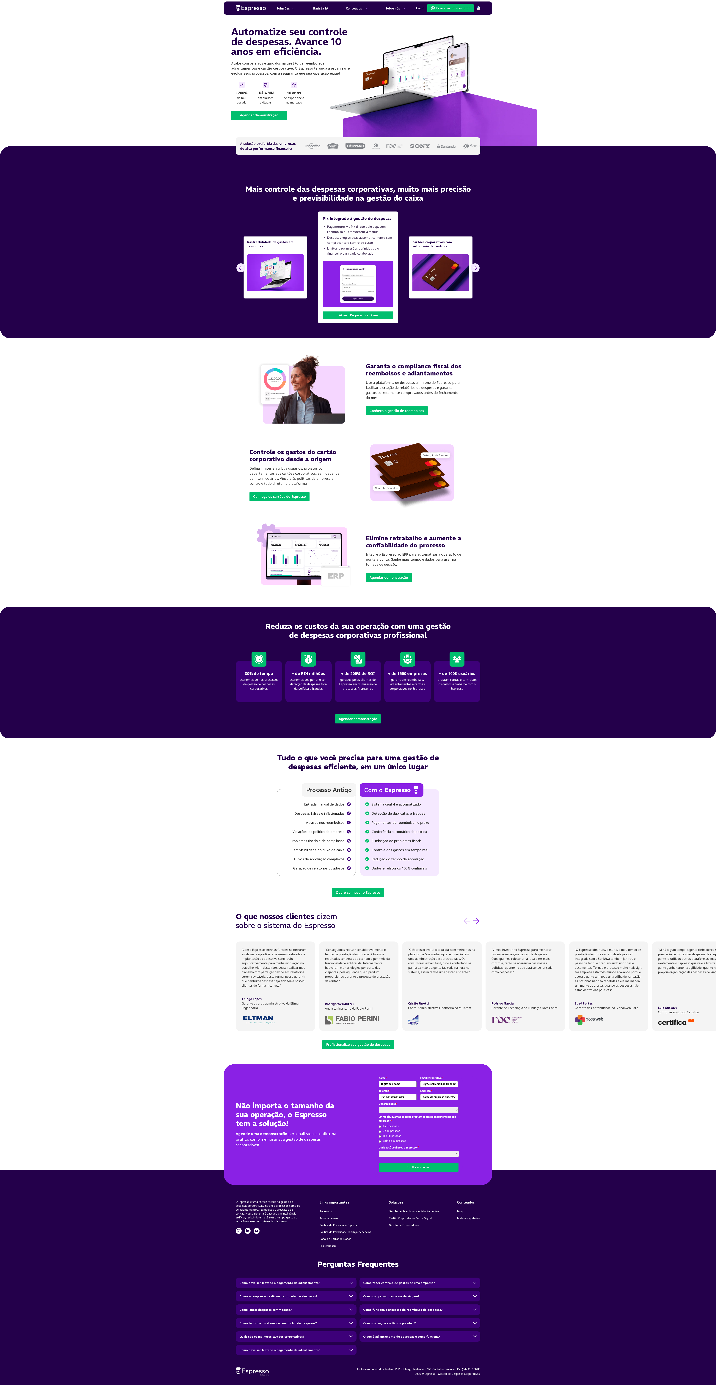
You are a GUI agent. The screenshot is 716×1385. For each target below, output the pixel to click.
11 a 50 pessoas (392, 1136)
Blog (460, 1211)
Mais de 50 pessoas (394, 1141)
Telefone (384, 1091)
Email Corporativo (431, 1078)
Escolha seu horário (418, 1167)
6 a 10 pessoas (391, 1131)
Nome (383, 1078)
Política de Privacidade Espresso (339, 1225)
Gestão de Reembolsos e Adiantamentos (414, 1211)
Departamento (388, 1103)
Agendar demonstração (259, 115)
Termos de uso (329, 1218)
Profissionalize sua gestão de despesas (358, 1044)
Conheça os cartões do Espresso (279, 496)
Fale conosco (328, 1246)
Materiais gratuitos (468, 1218)
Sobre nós (326, 1211)
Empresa (426, 1091)
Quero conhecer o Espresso (358, 892)
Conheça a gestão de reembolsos (397, 410)
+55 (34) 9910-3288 (468, 1369)
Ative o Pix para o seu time (358, 315)
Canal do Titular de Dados (335, 1239)
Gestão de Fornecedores (404, 1225)
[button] (286, 8)
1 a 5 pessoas (391, 1126)
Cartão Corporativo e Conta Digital (410, 1218)
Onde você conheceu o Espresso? (399, 1147)
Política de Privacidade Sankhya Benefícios (345, 1232)
